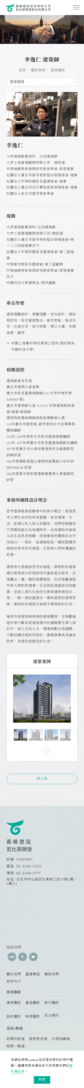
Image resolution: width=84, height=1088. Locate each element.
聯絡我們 (51, 974)
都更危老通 (38, 1039)
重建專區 (32, 974)
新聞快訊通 (15, 1039)
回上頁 (42, 779)
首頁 (22, 70)
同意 (42, 1079)
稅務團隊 (32, 1016)
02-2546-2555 (28, 866)
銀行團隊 (51, 1003)
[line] (12, 957)
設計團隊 (13, 1016)
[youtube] (33, 957)
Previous (38, 749)
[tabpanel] (42, 29)
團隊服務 (38, 70)
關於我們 (13, 974)
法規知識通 (61, 1039)
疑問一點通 (15, 1046)
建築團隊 (58, 70)
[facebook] (22, 957)
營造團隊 (32, 1003)
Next (46, 749)
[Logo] (28, 7)
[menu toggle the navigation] (75, 7)
